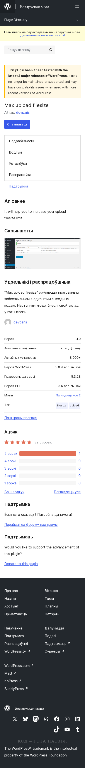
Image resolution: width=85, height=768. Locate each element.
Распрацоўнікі (16, 643)
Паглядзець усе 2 (68, 395)
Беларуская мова (29, 708)
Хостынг (11, 606)
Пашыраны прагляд (20, 418)
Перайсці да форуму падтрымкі (31, 524)
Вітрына (51, 591)
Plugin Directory (15, 20)
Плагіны (51, 606)
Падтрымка (18, 186)
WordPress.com (19, 665)
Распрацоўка (20, 175)
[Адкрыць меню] (78, 6)
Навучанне (13, 628)
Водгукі (15, 152)
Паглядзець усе (67, 492)
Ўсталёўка (18, 163)
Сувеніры (54, 651)
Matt (10, 673)
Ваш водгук (14, 492)
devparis (23, 112)
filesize (61, 405)
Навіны (10, 598)
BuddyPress (16, 689)
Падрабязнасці (21, 141)
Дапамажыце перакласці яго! (42, 35)
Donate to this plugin (21, 564)
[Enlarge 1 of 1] (75, 244)
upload (74, 405)
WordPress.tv (17, 651)
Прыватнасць (15, 614)
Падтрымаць (58, 643)
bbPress (13, 681)
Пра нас (11, 591)
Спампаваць (17, 124)
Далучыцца (54, 628)
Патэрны (52, 614)
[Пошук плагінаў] (50, 50)
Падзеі (50, 636)
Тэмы (49, 598)
